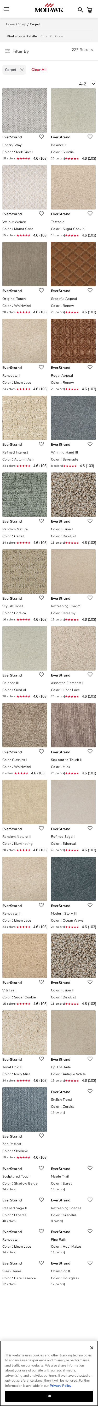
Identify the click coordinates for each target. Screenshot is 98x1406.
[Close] (91, 1348)
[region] (49, 1373)
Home (10, 24)
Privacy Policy (60, 1385)
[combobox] (88, 83)
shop (22, 24)
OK (49, 1396)
